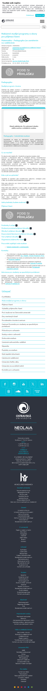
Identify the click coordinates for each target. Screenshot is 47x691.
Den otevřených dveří (23, 563)
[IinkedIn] (42, 384)
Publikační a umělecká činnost (23, 634)
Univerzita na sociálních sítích (13, 366)
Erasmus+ (23, 618)
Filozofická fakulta (23, 496)
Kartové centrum (23, 519)
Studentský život (23, 565)
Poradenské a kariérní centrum (13, 320)
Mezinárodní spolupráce (23, 616)
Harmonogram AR (23, 581)
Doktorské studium (9, 338)
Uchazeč (6, 291)
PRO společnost (23, 658)
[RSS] (27, 391)
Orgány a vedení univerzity (23, 530)
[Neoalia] (23, 428)
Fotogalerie (23, 534)
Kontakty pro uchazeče (10, 370)
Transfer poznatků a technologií (24, 640)
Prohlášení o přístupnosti (23, 652)
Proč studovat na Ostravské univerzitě (16, 313)
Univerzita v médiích (23, 677)
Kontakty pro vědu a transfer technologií (23, 642)
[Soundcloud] (18, 391)
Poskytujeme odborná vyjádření (24, 675)
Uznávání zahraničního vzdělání (14, 342)
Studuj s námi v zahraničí (11, 334)
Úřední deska (23, 537)
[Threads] (8, 391)
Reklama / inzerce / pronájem (24, 663)
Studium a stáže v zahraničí (23, 582)
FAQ (23, 606)
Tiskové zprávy (23, 674)
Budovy (23, 539)
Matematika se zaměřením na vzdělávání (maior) (27, 47)
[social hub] (37, 391)
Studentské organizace (23, 592)
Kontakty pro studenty (23, 594)
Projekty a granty (23, 638)
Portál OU (23, 575)
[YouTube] (23, 384)
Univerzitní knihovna (23, 510)
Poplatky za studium (9, 350)
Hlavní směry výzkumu (23, 632)
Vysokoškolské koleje (23, 516)
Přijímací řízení (7, 305)
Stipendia (5, 346)
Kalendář (23, 535)
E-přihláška (6, 297)
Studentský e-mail (23, 577)
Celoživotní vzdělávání (10, 358)
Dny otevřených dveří (10, 316)
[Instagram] (14, 384)
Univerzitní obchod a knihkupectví (23, 512)
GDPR (23, 650)
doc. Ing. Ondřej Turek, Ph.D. (21, 61)
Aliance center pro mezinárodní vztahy (23, 620)
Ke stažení (23, 679)
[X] (33, 384)
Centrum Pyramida (36, 263)
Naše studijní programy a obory (14, 301)
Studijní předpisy (23, 590)
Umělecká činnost (23, 636)
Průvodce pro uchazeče (10, 330)
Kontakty (23, 541)
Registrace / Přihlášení (23, 604)
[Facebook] (5, 384)
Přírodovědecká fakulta (23, 500)
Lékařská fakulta (23, 498)
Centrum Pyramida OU (12, 283)
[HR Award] (23, 479)
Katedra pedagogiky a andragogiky (18, 247)
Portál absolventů (23, 602)
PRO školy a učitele (23, 656)
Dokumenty (23, 532)
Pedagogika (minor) (18, 49)
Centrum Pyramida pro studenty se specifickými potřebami (20, 325)
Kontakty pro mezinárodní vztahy (23, 624)
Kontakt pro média (23, 672)
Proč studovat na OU (23, 561)
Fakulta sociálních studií (23, 490)
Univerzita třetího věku (10, 362)
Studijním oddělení (14, 259)
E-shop (23, 654)
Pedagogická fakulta (23, 492)
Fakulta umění (23, 494)
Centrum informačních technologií (23, 518)
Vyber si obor (23, 551)
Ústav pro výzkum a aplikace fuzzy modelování (23, 502)
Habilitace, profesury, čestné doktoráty (23, 622)
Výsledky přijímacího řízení (12, 308)
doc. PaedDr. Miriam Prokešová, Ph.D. (32, 255)
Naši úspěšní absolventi (11, 354)
